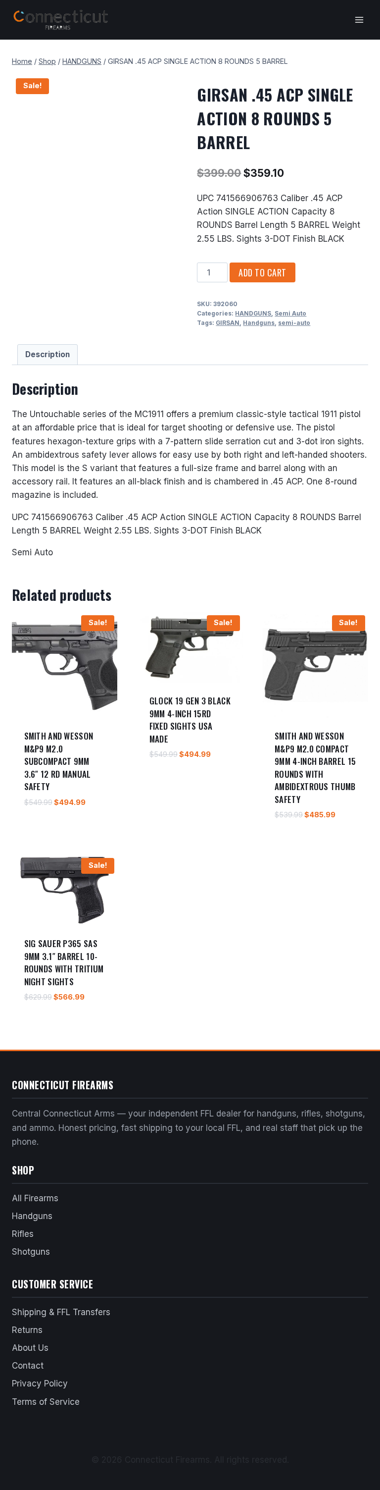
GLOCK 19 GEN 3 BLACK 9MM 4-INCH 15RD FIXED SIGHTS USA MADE (190, 719)
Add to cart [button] (45, 831)
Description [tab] (47, 354)
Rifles (23, 1234)
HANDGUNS (253, 313)
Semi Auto (290, 313)
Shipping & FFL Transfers (61, 1312)
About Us (30, 1348)
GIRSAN (227, 322)
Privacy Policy (40, 1383)
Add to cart (262, 272)
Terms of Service (46, 1402)
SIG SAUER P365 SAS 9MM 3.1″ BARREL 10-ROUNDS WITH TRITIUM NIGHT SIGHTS (64, 962)
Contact (28, 1366)
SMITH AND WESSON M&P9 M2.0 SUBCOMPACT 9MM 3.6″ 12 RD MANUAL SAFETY (59, 761)
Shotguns (31, 1252)
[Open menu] (359, 19)
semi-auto (294, 322)
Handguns (259, 322)
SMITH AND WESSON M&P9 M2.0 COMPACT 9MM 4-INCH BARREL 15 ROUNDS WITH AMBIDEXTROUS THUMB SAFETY (315, 767)
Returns (27, 1330)
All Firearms (35, 1198)
